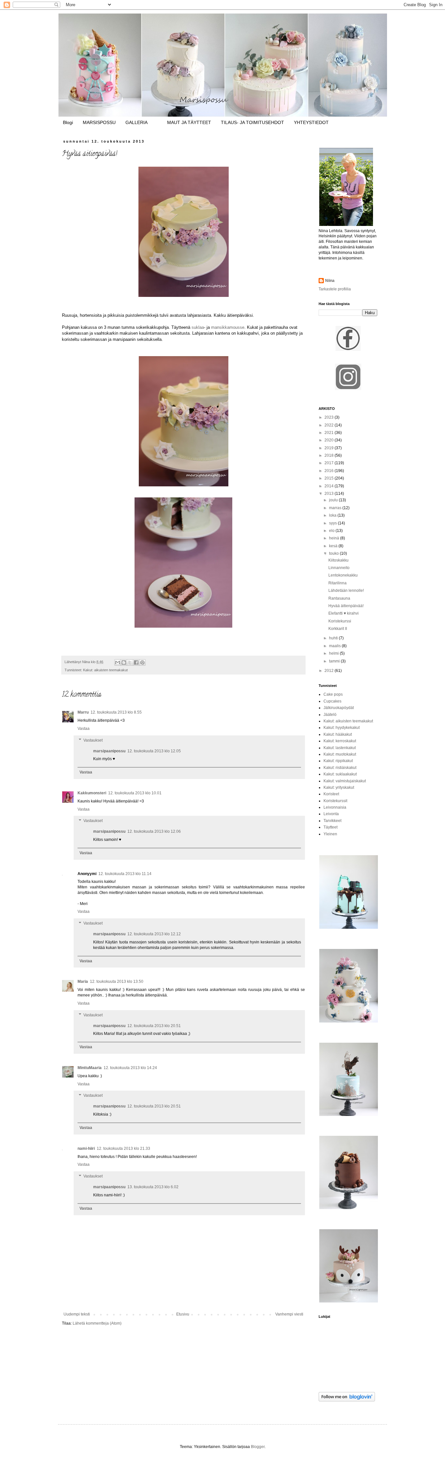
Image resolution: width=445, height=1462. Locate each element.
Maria (83, 981)
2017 (329, 463)
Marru (83, 712)
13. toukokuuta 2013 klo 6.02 (153, 1187)
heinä (334, 538)
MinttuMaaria (90, 1067)
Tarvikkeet (332, 820)
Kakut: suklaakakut (340, 774)
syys (333, 523)
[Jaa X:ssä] (130, 662)
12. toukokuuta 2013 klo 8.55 (116, 712)
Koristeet (331, 794)
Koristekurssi (339, 621)
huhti (334, 638)
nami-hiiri (86, 1148)
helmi (334, 653)
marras (335, 508)
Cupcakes (332, 701)
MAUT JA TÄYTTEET (189, 122)
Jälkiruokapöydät (338, 707)
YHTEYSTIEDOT (311, 122)
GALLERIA (136, 122)
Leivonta (331, 814)
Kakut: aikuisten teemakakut (105, 670)
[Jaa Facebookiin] (136, 662)
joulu (334, 500)
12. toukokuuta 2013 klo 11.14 (124, 873)
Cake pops (333, 694)
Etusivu (182, 1314)
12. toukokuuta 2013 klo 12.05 (154, 751)
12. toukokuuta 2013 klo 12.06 (154, 831)
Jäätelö (330, 714)
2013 (329, 493)
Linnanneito (339, 567)
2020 (329, 440)
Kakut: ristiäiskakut (339, 767)
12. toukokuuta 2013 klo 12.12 (154, 934)
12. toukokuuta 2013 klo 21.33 (123, 1148)
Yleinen (330, 834)
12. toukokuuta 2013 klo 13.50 (116, 981)
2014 (329, 486)
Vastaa (84, 728)
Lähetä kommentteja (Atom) (97, 1323)
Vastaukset (93, 740)
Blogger (258, 1446)
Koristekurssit (335, 801)
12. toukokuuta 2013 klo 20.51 (154, 1025)
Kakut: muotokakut (339, 754)
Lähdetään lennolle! (346, 590)
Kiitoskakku (338, 560)
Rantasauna (339, 598)
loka (333, 515)
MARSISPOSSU (99, 122)
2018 (329, 455)
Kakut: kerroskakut (339, 741)
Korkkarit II (337, 628)
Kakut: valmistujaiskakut (344, 781)
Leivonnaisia (334, 807)
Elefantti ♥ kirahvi (343, 613)
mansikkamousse (227, 327)
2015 (329, 478)
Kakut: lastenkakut (339, 747)
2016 (329, 470)
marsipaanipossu (109, 751)
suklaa (198, 327)
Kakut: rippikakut (338, 761)
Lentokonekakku (343, 575)
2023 (329, 417)
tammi (335, 661)
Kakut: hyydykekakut (341, 727)
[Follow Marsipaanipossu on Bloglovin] (347, 1400)
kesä (333, 546)
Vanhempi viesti (289, 1314)
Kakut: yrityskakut (338, 787)
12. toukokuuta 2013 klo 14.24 (130, 1067)
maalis (335, 646)
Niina (330, 280)
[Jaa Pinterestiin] (142, 662)
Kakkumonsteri (92, 793)
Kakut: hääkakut (337, 734)
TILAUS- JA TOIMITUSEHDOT (252, 122)
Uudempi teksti (77, 1314)
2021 (329, 432)
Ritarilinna (337, 583)
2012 (329, 670)
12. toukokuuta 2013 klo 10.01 (135, 793)
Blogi (68, 122)
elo (332, 530)
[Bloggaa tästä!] (124, 662)
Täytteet (330, 827)
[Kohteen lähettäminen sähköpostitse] (117, 662)
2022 (329, 425)
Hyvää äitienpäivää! (346, 606)
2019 (329, 448)
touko (334, 553)
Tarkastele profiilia (335, 289)
